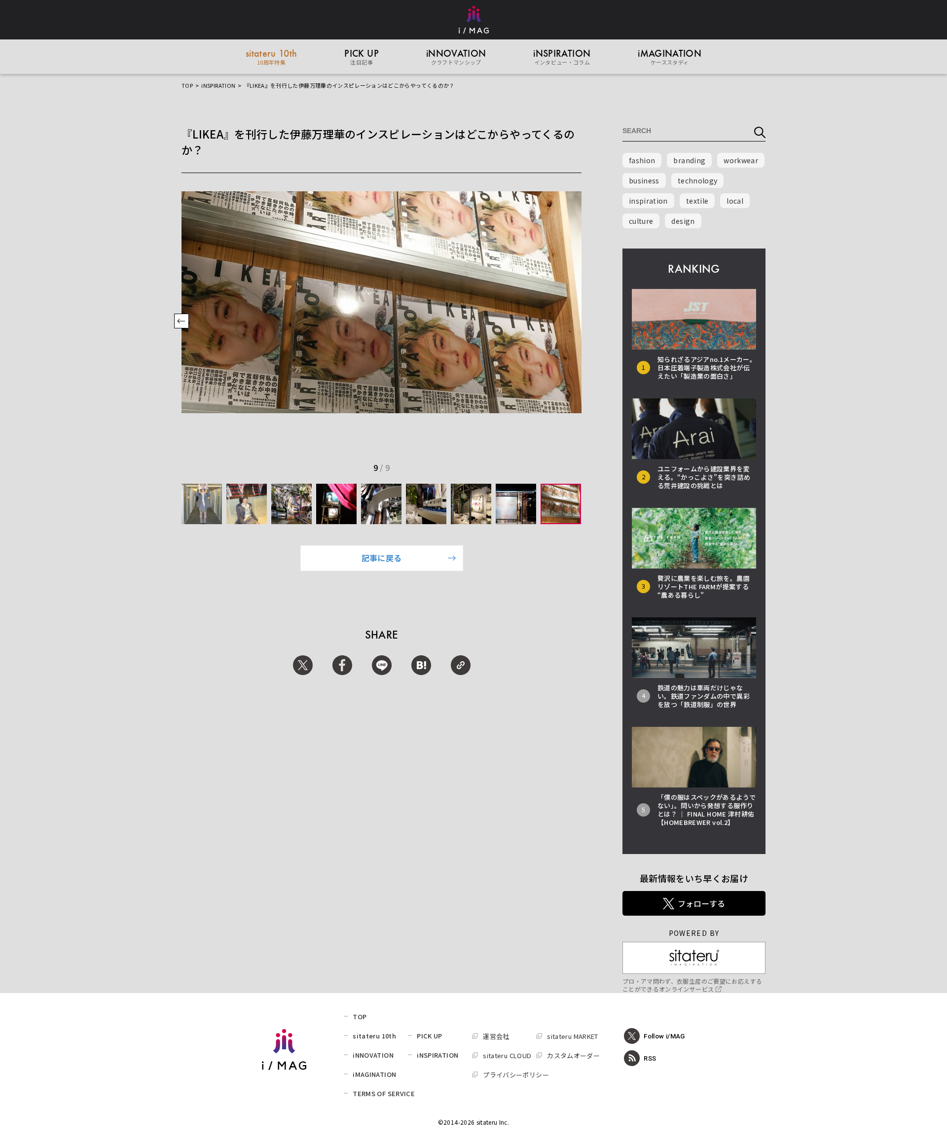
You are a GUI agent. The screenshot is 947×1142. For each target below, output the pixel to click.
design (682, 221)
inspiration (648, 201)
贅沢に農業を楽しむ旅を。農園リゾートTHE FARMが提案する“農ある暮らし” (703, 586)
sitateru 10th (374, 1035)
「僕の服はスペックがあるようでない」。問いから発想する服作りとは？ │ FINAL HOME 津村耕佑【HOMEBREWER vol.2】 (706, 809)
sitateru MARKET (572, 1036)
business (644, 180)
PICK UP (429, 1035)
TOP (187, 85)
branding (689, 160)
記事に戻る (382, 558)
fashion (642, 160)
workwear (741, 160)
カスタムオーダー (573, 1055)
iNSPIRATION (218, 85)
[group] (202, 504)
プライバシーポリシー (516, 1074)
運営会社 (496, 1036)
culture (641, 221)
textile (697, 201)
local (735, 201)
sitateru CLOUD (507, 1055)
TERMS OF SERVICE (384, 1093)
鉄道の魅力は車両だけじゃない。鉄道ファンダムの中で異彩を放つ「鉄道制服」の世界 (703, 696)
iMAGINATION (374, 1074)
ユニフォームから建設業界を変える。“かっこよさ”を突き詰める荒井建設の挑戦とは (703, 477)
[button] (181, 322)
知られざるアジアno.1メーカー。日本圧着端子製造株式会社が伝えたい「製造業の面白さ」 (706, 368)
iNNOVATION (373, 1055)
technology (698, 180)
